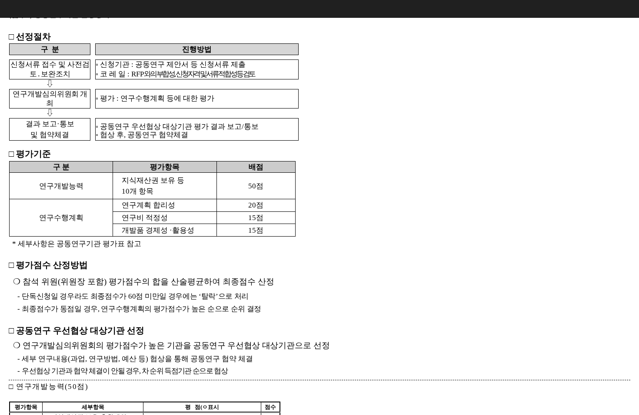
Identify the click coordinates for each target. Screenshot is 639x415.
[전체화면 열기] (613, 8)
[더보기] (630, 8)
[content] (319, 207)
